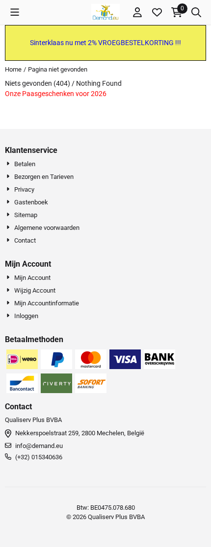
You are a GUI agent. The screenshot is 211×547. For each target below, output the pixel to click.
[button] (15, 12)
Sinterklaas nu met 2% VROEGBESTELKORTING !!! (105, 43)
